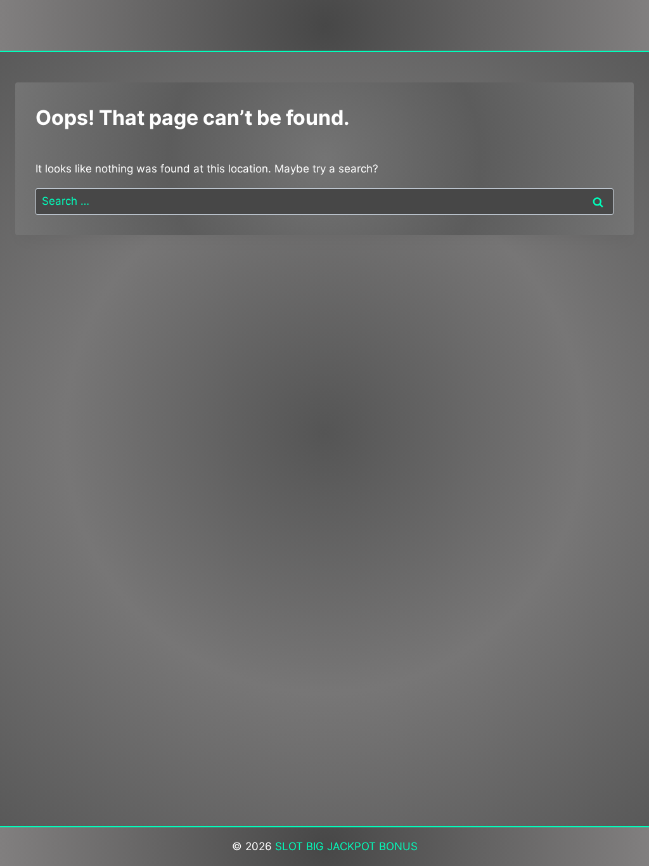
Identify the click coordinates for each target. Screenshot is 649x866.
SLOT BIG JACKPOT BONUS (346, 846)
